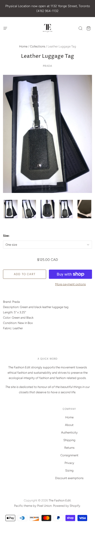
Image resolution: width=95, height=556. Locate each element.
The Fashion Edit (60, 500)
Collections (37, 46)
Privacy (69, 463)
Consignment (69, 455)
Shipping (69, 440)
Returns (69, 447)
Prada (47, 66)
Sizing (69, 470)
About (69, 425)
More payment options (70, 284)
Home (23, 46)
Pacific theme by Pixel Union (33, 505)
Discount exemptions (69, 478)
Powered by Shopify (66, 505)
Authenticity (69, 432)
